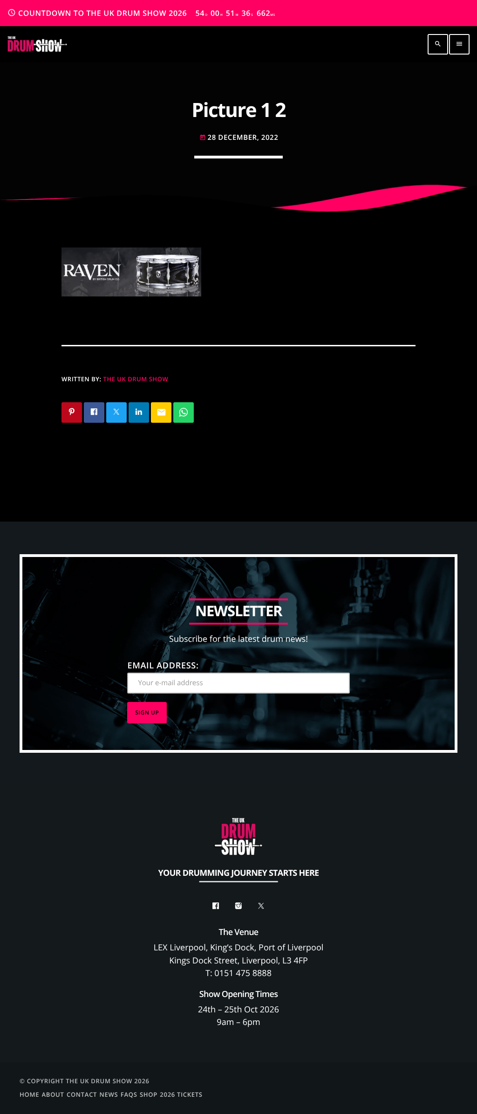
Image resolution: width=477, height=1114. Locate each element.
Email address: (162, 665)
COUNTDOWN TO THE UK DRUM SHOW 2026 (141, 13)
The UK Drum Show (136, 379)
